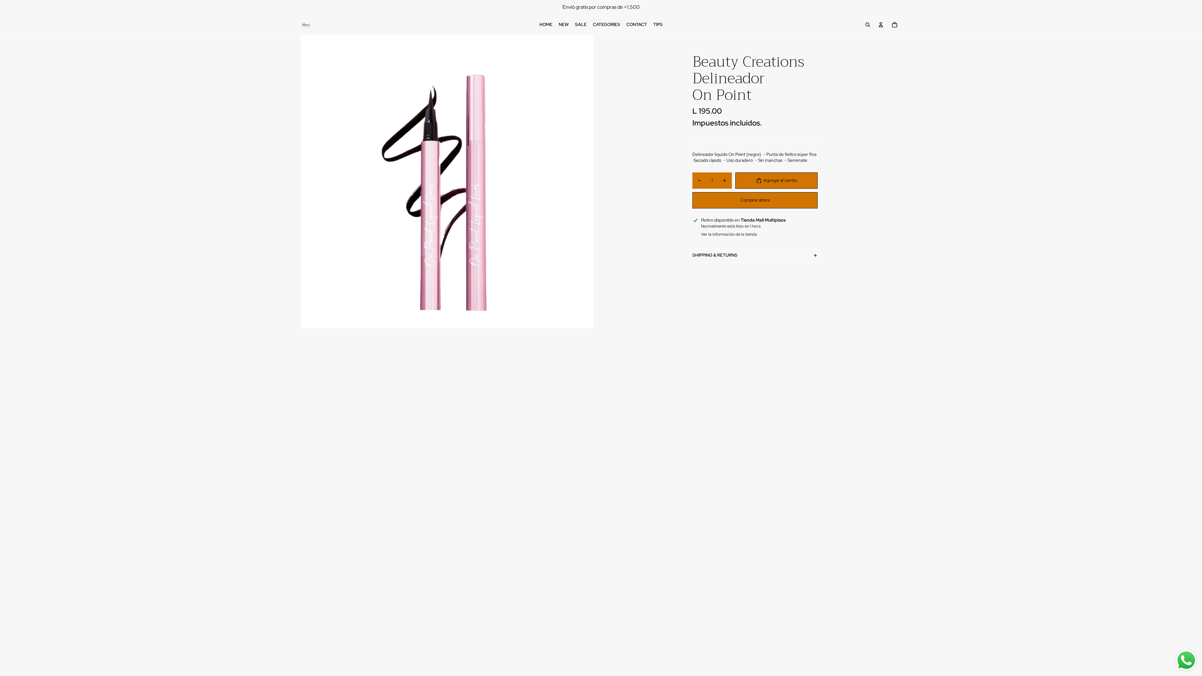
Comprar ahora (755, 200)
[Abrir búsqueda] (868, 25)
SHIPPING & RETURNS (714, 255)
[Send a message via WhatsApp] (1186, 660)
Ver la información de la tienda (729, 234)
